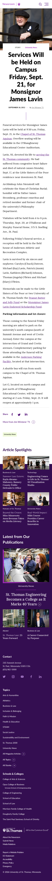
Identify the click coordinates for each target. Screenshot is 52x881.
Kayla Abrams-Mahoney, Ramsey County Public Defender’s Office (13, 482)
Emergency (7, 866)
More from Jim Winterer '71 (16, 422)
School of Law (9, 804)
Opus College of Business (17, 786)
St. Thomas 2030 (10, 743)
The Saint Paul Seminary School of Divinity (21, 819)
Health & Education (11, 722)
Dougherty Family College (14, 814)
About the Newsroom (11, 837)
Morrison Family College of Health (17, 809)
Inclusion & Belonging (12, 711)
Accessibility (7, 859)
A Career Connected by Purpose (37, 636)
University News (31, 47)
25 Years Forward (12, 636)
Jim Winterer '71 (38, 107)
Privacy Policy (8, 863)
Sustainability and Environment (16, 738)
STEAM (6, 727)
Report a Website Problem (13, 852)
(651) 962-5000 (10, 669)
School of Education (11, 798)
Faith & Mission (9, 717)
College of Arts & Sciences (14, 779)
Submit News (8, 841)
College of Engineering (12, 793)
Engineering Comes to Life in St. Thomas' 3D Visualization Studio (38, 480)
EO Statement (8, 856)
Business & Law (9, 706)
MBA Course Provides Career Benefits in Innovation (37, 518)
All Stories (7, 765)
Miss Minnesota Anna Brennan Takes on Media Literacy (13, 517)
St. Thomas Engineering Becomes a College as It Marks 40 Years (26, 599)
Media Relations (9, 844)
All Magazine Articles (12, 754)
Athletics (6, 701)
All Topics (7, 760)
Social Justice (8, 732)
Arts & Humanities (11, 695)
